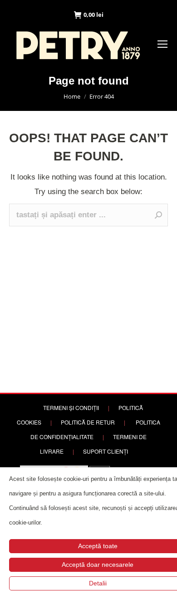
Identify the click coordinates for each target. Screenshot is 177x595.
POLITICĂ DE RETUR (88, 422)
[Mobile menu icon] (162, 44)
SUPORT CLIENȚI (105, 451)
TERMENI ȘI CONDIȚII (71, 407)
